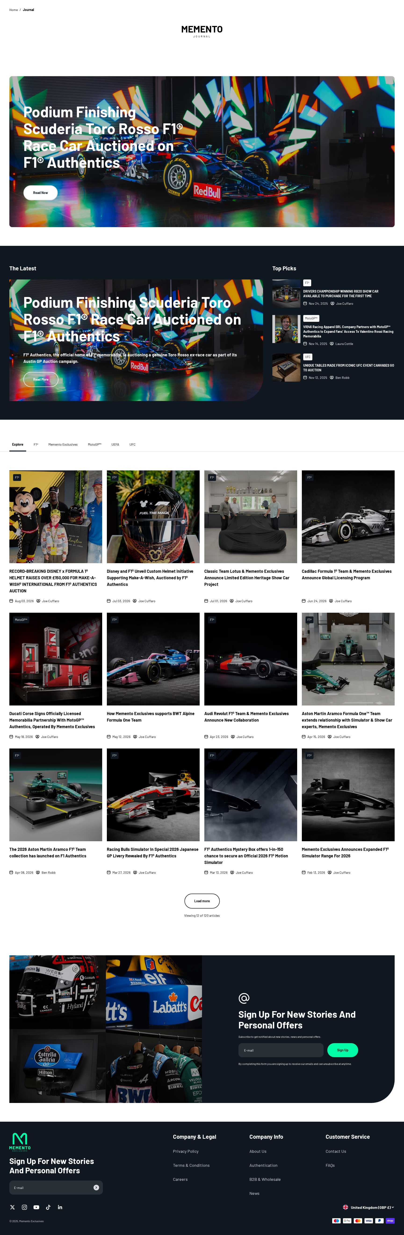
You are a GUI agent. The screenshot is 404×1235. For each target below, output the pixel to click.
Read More (41, 379)
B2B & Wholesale (265, 1179)
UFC (133, 444)
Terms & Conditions (191, 1165)
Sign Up (342, 1050)
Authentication (263, 1165)
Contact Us (336, 1151)
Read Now (40, 193)
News (254, 1193)
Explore (17, 444)
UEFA (115, 444)
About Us (258, 1151)
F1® (36, 444)
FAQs (330, 1165)
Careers (180, 1179)
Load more (202, 901)
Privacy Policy (185, 1151)
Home (13, 10)
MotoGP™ (94, 444)
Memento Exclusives (63, 444)
